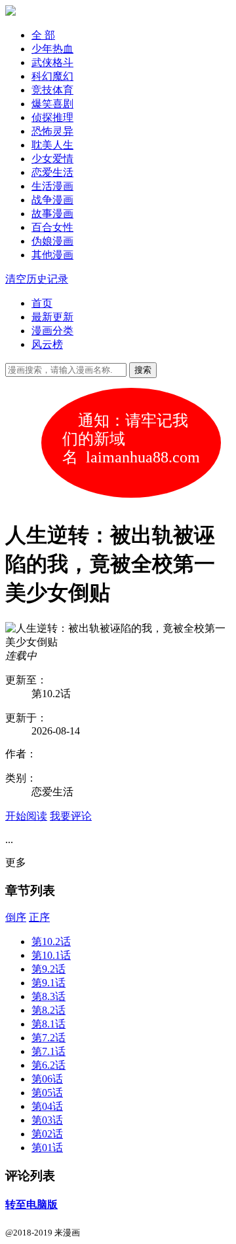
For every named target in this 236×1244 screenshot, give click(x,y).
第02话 (47, 1133)
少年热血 (52, 48)
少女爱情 (52, 158)
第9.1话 (48, 982)
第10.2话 (51, 941)
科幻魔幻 (52, 76)
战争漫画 (52, 199)
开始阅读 (26, 815)
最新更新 (52, 316)
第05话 (47, 1092)
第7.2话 (48, 1037)
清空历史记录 (36, 279)
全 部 (43, 35)
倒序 (15, 917)
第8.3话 (48, 996)
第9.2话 (48, 969)
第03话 (47, 1120)
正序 (39, 917)
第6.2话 (48, 1065)
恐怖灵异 (52, 131)
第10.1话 (51, 955)
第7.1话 (48, 1051)
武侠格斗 (52, 62)
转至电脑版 (31, 1204)
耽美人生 (52, 144)
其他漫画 (52, 254)
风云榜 (47, 344)
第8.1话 (48, 1023)
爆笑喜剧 (52, 103)
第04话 (47, 1106)
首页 (41, 303)
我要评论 (71, 815)
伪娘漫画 (52, 241)
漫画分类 (52, 330)
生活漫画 (52, 186)
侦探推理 (52, 117)
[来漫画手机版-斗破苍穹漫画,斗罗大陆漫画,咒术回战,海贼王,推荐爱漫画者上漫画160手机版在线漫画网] (10, 12)
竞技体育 (52, 89)
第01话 (47, 1147)
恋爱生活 (52, 172)
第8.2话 (48, 1010)
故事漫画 (52, 213)
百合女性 (52, 227)
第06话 (47, 1078)
